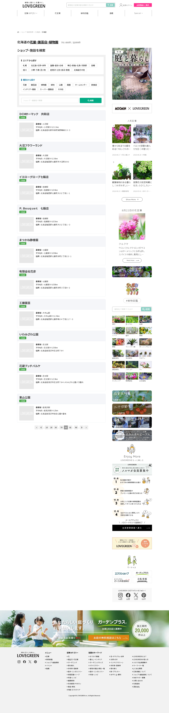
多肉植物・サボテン (74, 683)
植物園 (43, 84)
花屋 (25, 84)
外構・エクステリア (74, 690)
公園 (61, 84)
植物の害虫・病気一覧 (97, 668)
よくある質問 (137, 668)
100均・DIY (114, 659)
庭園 (69, 84)
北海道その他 (79, 70)
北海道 (37, 32)
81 (70, 427)
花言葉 (58, 13)
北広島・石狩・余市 (38, 65)
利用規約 (136, 683)
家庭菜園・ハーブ (74, 674)
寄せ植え (71, 665)
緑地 (53, 84)
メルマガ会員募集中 (140, 662)
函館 (93, 65)
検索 (111, 5)
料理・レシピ (72, 677)
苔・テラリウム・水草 (117, 656)
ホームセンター (81, 84)
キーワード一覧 (138, 665)
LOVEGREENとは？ (139, 656)
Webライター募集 (139, 677)
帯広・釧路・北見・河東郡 (77, 65)
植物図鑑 (84, 13)
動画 (47, 668)
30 (56, 427)
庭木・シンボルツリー (75, 671)
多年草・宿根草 (73, 668)
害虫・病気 (71, 686)
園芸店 (34, 84)
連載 (111, 13)
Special (137, 13)
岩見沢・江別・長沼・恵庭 (60, 70)
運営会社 (136, 686)
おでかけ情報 (94, 656)
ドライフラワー (94, 665)
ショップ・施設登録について (142, 674)
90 (76, 427)
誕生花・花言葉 (73, 659)
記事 (47, 656)
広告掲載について (139, 671)
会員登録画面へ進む (132, 527)
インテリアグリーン (116, 662)
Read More (130, 260)
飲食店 (94, 84)
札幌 (25, 65)
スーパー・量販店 (47, 89)
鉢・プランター (115, 671)
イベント (49, 665)
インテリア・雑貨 (29, 89)
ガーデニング (72, 662)
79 (61, 427)
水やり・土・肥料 (115, 674)
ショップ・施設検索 (27, 32)
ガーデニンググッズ (96, 662)
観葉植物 (71, 680)
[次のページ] (82, 427)
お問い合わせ (138, 680)
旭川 (25, 70)
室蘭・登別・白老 (56, 65)
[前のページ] (41, 427)
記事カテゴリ (30, 13)
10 (47, 427)
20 (51, 427)
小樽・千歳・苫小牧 (38, 70)
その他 (60, 89)
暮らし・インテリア (95, 659)
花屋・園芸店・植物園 (44, 42)
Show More (131, 199)
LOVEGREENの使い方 (140, 659)
